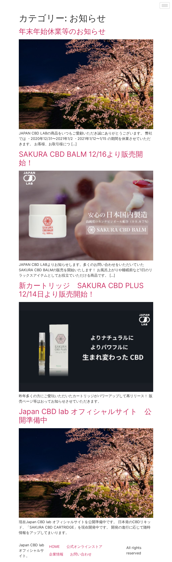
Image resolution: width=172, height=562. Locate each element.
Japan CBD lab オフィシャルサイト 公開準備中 (85, 415)
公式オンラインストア (84, 546)
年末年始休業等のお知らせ (62, 31)
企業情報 (56, 554)
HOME (54, 546)
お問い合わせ (81, 554)
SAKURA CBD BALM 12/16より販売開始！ (81, 158)
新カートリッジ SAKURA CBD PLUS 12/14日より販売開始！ (81, 289)
